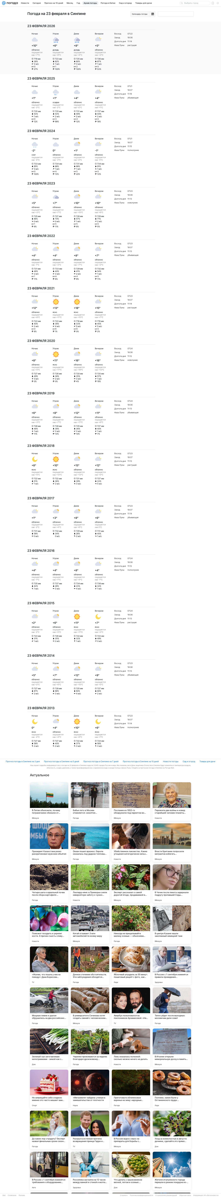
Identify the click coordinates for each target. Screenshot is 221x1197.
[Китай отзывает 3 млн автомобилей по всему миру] (90, 924)
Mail (4, 1195)
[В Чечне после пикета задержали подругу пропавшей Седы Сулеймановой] (172, 883)
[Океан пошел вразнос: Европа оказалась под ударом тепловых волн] (90, 842)
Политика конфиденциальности (141, 1195)
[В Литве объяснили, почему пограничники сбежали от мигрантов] (49, 801)
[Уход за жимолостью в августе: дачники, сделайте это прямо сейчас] (172, 1130)
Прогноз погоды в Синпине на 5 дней (61, 761)
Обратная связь (185, 1195)
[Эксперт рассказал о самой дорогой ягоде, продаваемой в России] (131, 883)
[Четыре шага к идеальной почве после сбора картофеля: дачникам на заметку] (49, 883)
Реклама (22, 1195)
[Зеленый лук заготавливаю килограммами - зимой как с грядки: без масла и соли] (49, 1048)
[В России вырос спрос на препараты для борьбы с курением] (131, 1130)
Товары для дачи (207, 761)
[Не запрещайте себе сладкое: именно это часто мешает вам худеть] (49, 1089)
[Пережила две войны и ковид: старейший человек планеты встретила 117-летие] (172, 801)
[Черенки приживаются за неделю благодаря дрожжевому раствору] (90, 1048)
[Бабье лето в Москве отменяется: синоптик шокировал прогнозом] (90, 801)
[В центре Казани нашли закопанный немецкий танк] (172, 924)
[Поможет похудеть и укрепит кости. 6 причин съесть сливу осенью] (49, 924)
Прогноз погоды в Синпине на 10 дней (141, 761)
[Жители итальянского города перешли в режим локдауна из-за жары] (172, 1171)
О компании (12, 1195)
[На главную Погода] (12, 3)
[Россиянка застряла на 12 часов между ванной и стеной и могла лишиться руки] (90, 1171)
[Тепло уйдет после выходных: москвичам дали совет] (172, 1007)
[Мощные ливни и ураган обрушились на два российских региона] (49, 1007)
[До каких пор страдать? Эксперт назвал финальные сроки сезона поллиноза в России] (49, 1130)
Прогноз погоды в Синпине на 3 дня (23, 761)
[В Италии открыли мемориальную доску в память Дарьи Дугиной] (172, 1048)
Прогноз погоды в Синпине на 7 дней (100, 761)
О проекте (124, 1195)
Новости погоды (170, 761)
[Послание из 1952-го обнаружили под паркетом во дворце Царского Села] (131, 801)
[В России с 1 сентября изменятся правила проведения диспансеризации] (172, 965)
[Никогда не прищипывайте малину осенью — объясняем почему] (131, 924)
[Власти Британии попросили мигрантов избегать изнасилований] (172, 842)
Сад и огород (189, 761)
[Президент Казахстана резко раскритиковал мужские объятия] (49, 842)
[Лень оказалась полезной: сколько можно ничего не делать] (131, 1048)
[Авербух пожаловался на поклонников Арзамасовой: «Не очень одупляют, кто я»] (131, 1007)
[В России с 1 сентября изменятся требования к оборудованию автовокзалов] (49, 1171)
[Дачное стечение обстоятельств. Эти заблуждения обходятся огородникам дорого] (90, 965)
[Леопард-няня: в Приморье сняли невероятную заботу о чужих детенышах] (90, 883)
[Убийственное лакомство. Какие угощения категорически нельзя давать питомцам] (131, 842)
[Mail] (4, 3)
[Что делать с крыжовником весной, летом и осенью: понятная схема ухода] (131, 1171)
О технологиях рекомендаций (166, 1195)
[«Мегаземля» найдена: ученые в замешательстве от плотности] (90, 1089)
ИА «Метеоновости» (211, 1195)
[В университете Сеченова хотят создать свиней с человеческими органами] (90, 1007)
